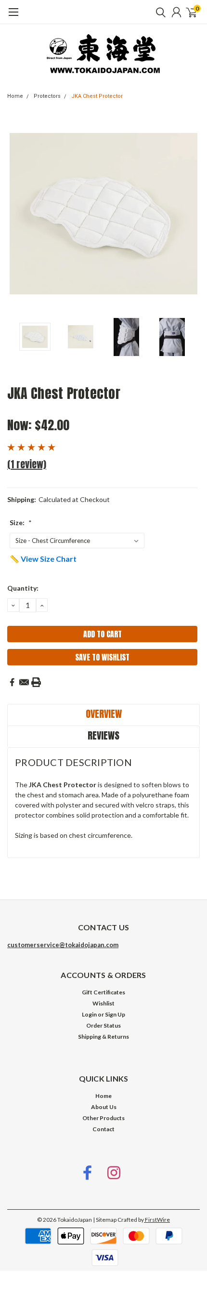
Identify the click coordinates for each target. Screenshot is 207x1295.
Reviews (103, 735)
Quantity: (23, 588)
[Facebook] (12, 682)
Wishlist (103, 1003)
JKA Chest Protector (97, 96)
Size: (21, 522)
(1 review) (26, 464)
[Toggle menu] (13, 17)
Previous (17, 214)
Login (89, 1014)
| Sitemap (104, 1219)
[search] (158, 12)
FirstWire (157, 1219)
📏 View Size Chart (43, 558)
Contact (103, 1129)
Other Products (103, 1118)
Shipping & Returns (103, 1036)
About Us (103, 1106)
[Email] (24, 682)
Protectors (47, 96)
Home (15, 96)
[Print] (36, 682)
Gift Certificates (103, 992)
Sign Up (115, 1014)
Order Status (103, 1025)
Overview (104, 713)
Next (190, 214)
